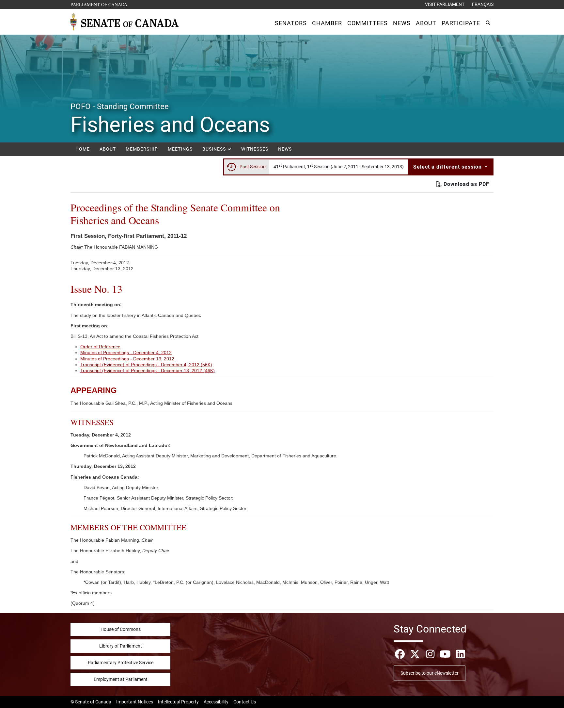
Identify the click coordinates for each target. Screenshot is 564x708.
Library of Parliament (120, 646)
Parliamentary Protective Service (120, 662)
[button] (290, 23)
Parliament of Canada (99, 4)
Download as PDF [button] (465, 184)
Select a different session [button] (448, 167)
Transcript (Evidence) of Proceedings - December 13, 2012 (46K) (147, 370)
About (108, 149)
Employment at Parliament (121, 679)
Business (214, 149)
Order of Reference (100, 346)
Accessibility (216, 701)
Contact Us (244, 701)
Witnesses (254, 149)
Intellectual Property (178, 701)
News (285, 149)
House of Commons (121, 629)
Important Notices (134, 701)
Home (82, 149)
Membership (142, 149)
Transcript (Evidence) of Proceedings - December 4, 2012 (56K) (146, 364)
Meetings (180, 149)
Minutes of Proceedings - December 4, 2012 (126, 352)
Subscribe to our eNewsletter (429, 673)
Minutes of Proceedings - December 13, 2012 (127, 358)
